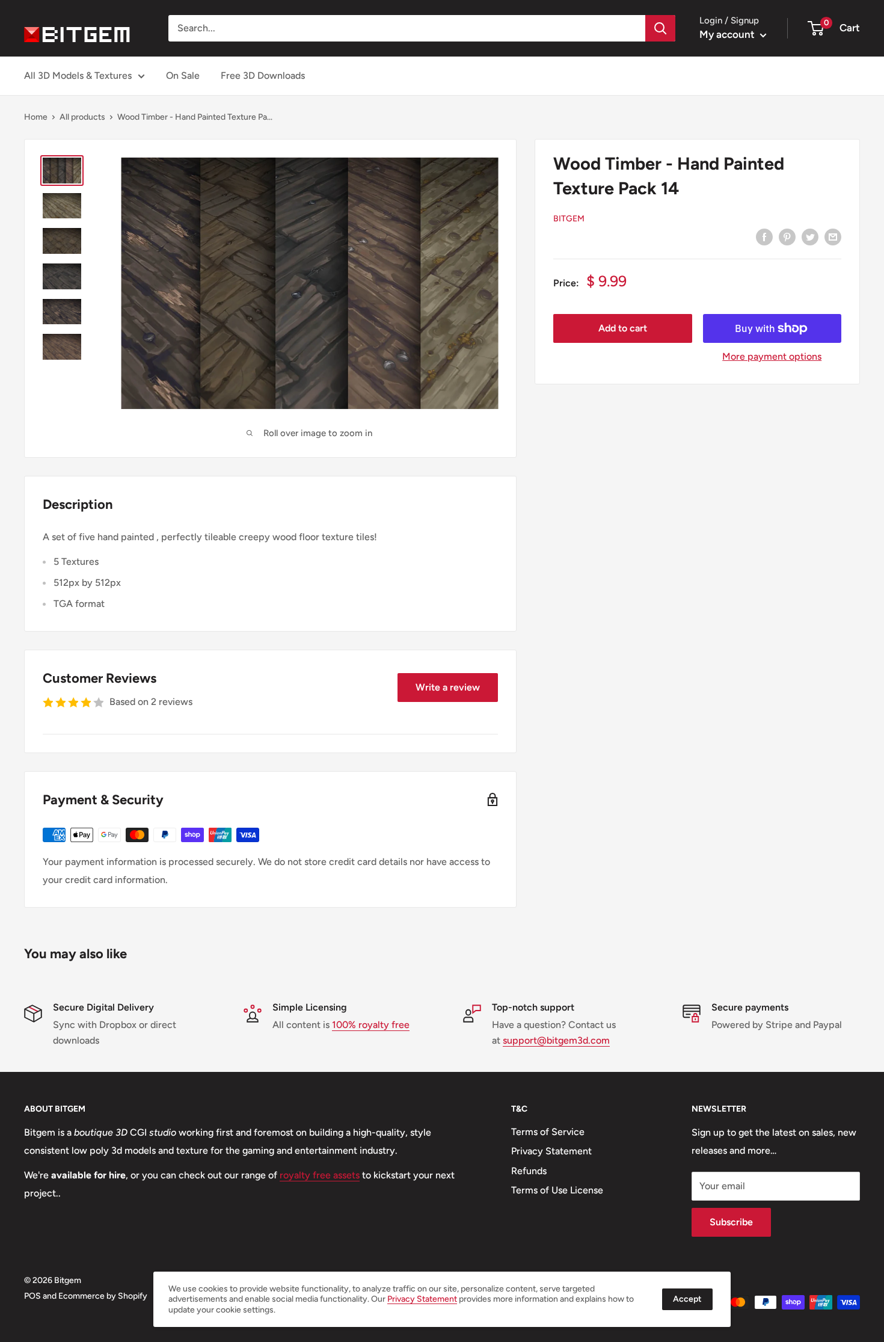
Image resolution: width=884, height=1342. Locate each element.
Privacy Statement (551, 1151)
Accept (687, 1299)
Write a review (448, 687)
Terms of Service (548, 1131)
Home (36, 117)
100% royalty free (371, 1024)
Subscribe (731, 1222)
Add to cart (622, 328)
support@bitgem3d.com (556, 1040)
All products (82, 117)
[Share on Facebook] (764, 236)
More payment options (771, 356)
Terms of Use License (557, 1190)
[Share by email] (832, 236)
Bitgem (569, 219)
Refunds (529, 1171)
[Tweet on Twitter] (810, 236)
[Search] (660, 28)
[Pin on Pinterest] (787, 236)
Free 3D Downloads (263, 75)
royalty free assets (320, 1175)
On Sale (183, 75)
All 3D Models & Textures (78, 75)
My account (728, 34)
